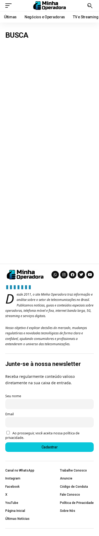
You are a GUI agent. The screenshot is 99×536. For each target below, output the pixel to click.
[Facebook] (72, 274)
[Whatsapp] (55, 274)
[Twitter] (81, 274)
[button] (9, 5)
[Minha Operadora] (49, 5)
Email (9, 414)
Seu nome (13, 396)
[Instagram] (64, 274)
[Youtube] (90, 274)
